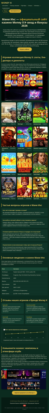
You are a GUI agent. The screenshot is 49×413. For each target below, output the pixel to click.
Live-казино (5, 5)
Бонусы (30, 5)
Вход (5, 11)
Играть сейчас (24, 49)
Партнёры (23, 5)
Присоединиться (15, 11)
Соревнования (6, 8)
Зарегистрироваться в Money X (24, 393)
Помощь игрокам (14, 5)
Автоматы (36, 5)
